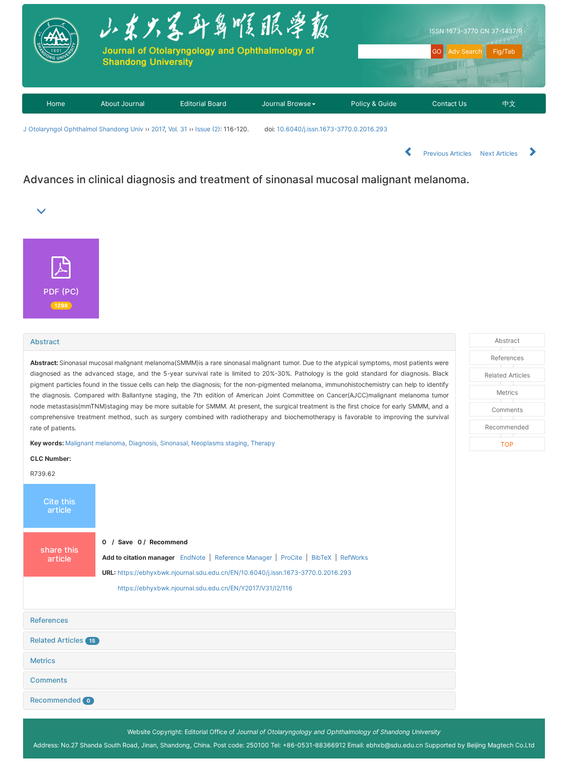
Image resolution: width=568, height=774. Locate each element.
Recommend (169, 542)
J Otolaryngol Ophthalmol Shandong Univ (83, 129)
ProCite (291, 557)
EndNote (192, 557)
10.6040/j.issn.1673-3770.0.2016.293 (332, 129)
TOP (507, 444)
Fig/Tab (504, 51)
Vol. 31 (177, 129)
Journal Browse (286, 103)
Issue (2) (207, 129)
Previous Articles (447, 153)
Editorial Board (203, 103)
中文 (509, 103)
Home (56, 103)
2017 (158, 129)
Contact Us (449, 103)
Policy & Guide (374, 103)
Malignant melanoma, (97, 443)
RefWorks (354, 557)
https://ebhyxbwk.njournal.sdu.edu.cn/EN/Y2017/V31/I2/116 (205, 588)
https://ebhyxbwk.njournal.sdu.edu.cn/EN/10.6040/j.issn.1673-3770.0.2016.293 (234, 572)
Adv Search (465, 51)
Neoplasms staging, (221, 443)
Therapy (263, 443)
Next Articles (499, 153)
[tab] (239, 342)
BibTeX (321, 557)
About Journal (123, 103)
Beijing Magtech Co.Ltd (501, 745)
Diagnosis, (144, 443)
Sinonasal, (175, 443)
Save (125, 542)
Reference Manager (243, 557)
